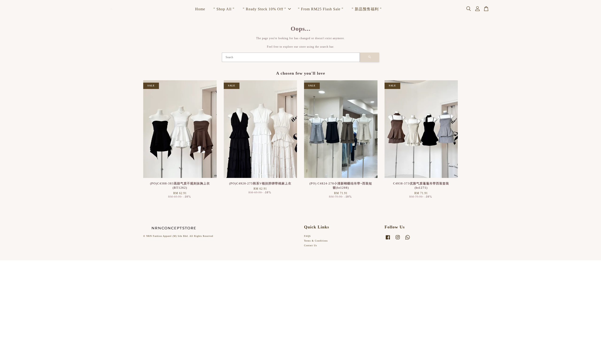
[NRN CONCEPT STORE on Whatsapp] (407, 239)
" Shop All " (224, 9)
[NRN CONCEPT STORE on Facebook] (388, 239)
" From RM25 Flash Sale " (320, 9)
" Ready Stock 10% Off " (264, 9)
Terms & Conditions (316, 240)
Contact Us (310, 245)
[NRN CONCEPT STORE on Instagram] (397, 239)
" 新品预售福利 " (367, 9)
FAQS (307, 236)
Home (200, 9)
